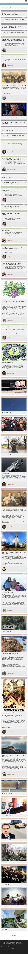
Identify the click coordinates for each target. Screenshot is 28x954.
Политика (3, 126)
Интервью (10, 4)
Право (3, 10)
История (3, 37)
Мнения (3, 156)
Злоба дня (3, 54)
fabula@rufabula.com (10, 946)
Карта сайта (19, 946)
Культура (3, 573)
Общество (3, 17)
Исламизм (15, 4)
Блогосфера (3, 4)
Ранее (14, 935)
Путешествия (4, 120)
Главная (3, 7)
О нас (13, 948)
